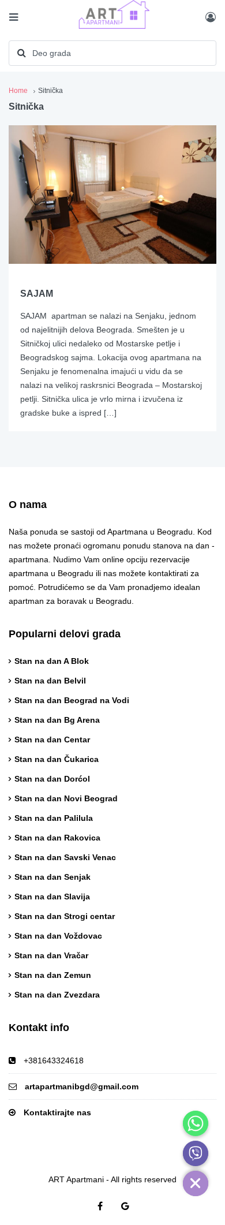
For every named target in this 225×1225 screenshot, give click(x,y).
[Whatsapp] (195, 1123)
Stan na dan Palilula (53, 818)
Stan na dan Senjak (52, 877)
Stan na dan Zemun (52, 975)
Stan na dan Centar (52, 739)
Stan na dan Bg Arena (57, 719)
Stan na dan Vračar (51, 955)
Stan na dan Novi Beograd (66, 798)
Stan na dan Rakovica (57, 837)
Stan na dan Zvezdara (57, 994)
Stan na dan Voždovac (58, 935)
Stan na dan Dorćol (52, 778)
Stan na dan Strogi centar (64, 916)
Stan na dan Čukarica (56, 759)
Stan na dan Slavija (52, 896)
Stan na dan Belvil (50, 680)
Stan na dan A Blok (51, 661)
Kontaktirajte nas (57, 1112)
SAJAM (36, 293)
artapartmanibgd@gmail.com (81, 1086)
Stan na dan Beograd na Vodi (71, 700)
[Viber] (195, 1153)
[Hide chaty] (195, 1183)
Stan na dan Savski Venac (65, 857)
